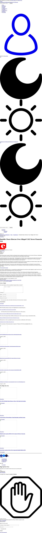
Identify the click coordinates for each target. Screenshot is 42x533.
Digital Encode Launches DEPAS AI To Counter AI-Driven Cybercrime (10, 358)
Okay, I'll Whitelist (3, 520)
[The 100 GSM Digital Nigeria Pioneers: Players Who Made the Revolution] (4, 332)
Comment (2, 292)
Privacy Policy (13, 0)
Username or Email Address (4, 525)
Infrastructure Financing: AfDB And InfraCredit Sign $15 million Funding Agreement (10, 313)
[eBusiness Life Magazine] (9, 2)
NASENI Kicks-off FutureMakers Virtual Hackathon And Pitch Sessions (10, 346)
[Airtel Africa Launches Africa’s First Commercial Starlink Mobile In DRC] (8, 447)
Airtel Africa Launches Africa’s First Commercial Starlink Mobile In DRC (13, 450)
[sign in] (21, 55)
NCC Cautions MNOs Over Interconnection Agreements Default (8, 309)
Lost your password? (3, 532)
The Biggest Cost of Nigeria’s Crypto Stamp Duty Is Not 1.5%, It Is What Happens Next (12, 381)
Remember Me (3, 528)
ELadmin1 (3, 250)
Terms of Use (20, 0)
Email (1, 296)
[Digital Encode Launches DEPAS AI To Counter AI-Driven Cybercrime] (4, 356)
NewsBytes (2, 236)
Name (1, 294)
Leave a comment (9, 281)
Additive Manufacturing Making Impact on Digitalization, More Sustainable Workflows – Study (12, 305)
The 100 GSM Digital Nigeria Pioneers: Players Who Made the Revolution (10, 334)
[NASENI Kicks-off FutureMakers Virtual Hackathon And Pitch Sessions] (4, 344)
